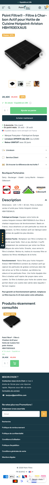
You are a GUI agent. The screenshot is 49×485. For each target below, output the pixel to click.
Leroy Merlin (30, 177)
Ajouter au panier (28, 110)
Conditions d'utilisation (11, 439)
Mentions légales (8, 457)
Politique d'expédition (10, 445)
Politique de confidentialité (12, 433)
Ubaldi (20, 177)
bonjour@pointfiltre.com (16, 395)
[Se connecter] (40, 7)
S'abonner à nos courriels (13, 409)
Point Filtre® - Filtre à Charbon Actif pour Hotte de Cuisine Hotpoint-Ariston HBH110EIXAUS (11, 342)
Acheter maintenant (24, 118)
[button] (42, 55)
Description (11, 200)
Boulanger (12, 177)
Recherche (6, 421)
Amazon (40, 177)
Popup (30, 103)
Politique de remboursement (13, 427)
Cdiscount (6, 180)
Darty (4, 177)
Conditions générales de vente (14, 451)
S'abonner (44, 414)
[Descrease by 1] (8, 112)
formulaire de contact (11, 391)
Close (9, 7)
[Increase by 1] (8, 108)
